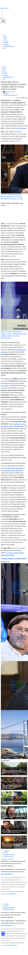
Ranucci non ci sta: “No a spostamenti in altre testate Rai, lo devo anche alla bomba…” (18, 685)
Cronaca (5, 41)
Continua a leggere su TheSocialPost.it (14, 558)
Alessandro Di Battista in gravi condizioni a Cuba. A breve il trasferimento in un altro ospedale (19, 587)
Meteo (3, 842)
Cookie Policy (10, 859)
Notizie (3, 769)
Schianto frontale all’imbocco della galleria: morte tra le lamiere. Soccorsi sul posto (14, 772)
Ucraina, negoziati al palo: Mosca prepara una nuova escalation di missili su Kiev (12, 196)
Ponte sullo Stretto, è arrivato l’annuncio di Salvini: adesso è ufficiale (19, 734)
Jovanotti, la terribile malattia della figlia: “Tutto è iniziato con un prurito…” (14, 831)
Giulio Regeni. (21, 128)
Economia (6, 44)
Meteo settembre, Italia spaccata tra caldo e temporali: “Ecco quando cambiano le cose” (12, 845)
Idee (4, 35)
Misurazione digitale (9, 854)
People (3, 829)
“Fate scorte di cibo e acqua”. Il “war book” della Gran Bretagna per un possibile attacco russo (12, 787)
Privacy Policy (4, 859)
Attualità (5, 42)
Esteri (5, 39)
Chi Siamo (6, 851)
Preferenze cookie (8, 856)
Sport (4, 48)
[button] (3, 933)
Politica (5, 37)
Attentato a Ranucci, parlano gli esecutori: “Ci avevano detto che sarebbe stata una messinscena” (19, 636)
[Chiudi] (3, 21)
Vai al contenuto (4, 8)
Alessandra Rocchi (10, 92)
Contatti (5, 852)
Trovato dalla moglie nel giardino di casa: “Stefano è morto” (14, 802)
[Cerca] (1, 18)
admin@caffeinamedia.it (7, 874)
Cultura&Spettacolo (8, 46)
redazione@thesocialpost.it (11, 893)
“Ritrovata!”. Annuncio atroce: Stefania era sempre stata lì (13, 816)
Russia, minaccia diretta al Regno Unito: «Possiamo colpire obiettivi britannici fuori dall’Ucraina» (14, 334)
